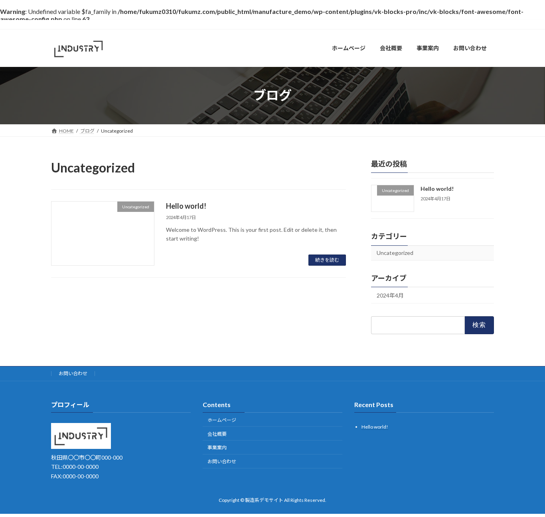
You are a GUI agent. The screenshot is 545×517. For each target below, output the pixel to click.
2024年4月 (390, 295)
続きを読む (327, 260)
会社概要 (217, 434)
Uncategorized (395, 252)
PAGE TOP (524, 493)
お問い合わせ (73, 373)
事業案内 (217, 447)
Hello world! (186, 206)
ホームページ (221, 420)
